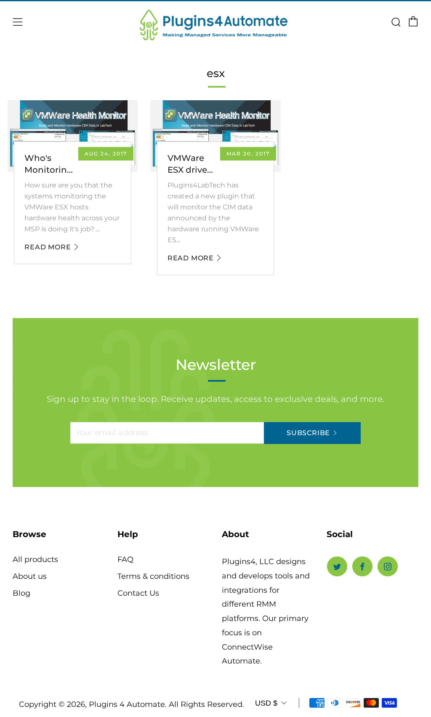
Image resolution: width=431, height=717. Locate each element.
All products (35, 559)
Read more (47, 247)
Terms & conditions (153, 576)
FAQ (125, 559)
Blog (21, 593)
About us (30, 576)
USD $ (266, 703)
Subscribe (308, 433)
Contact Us (138, 593)
